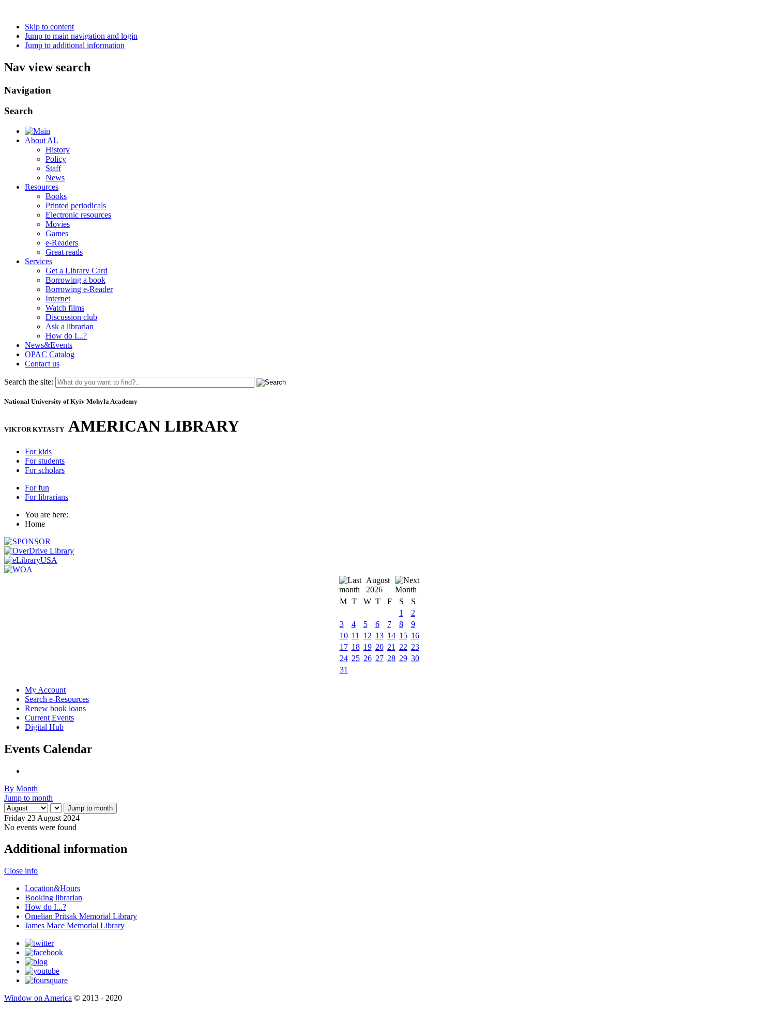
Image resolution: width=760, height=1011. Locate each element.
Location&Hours (52, 888)
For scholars (45, 470)
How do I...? (66, 335)
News (55, 177)
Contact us (42, 363)
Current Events (49, 717)
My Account (45, 689)
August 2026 (378, 585)
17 (344, 646)
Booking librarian (53, 897)
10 (344, 635)
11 (355, 635)
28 (391, 658)
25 (356, 658)
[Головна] (37, 131)
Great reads (64, 252)
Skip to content (49, 26)
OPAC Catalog (49, 354)
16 (415, 635)
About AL (41, 140)
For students (45, 460)
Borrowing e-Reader (79, 289)
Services (38, 261)
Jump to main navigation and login (81, 36)
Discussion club (71, 317)
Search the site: (28, 381)
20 (379, 646)
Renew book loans (55, 708)
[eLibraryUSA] (30, 560)
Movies (57, 224)
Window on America (38, 997)
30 (415, 658)
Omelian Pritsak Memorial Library (81, 916)
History (57, 149)
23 (415, 646)
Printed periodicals (75, 205)
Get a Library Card (76, 270)
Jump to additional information (75, 45)
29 (403, 658)
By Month (21, 788)
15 (403, 635)
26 (367, 658)
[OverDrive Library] (39, 550)
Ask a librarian (69, 326)
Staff (53, 168)
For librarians (46, 497)
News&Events (48, 345)
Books (56, 196)
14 (391, 635)
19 (367, 646)
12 (367, 635)
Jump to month (28, 797)
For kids (38, 451)
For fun (37, 487)
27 (379, 658)
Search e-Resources (57, 699)
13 (379, 635)
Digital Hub (44, 727)
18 (356, 646)
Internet (57, 298)
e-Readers (61, 242)
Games (56, 233)
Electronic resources (78, 214)
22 (403, 646)
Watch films (64, 307)
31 (344, 669)
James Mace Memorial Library (75, 925)
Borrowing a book (75, 279)
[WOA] (18, 569)
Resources (41, 186)
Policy (55, 159)
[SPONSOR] (27, 541)
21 (391, 646)
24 (344, 658)
